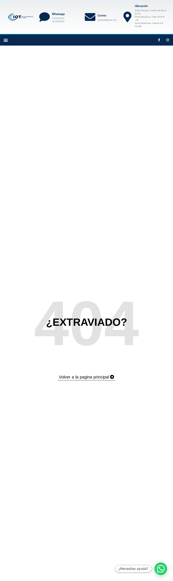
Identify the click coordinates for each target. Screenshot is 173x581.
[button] (5, 39)
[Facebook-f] (159, 40)
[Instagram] (168, 40)
